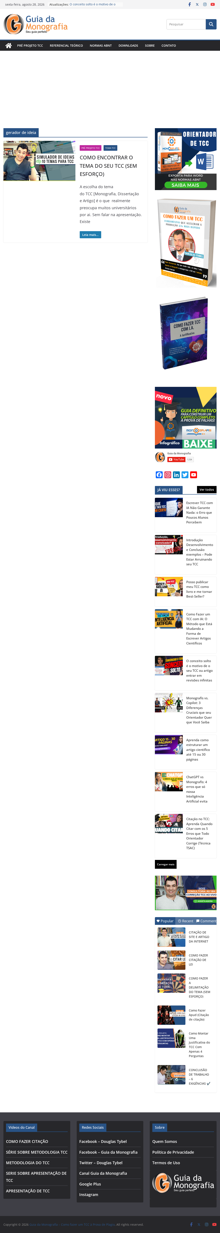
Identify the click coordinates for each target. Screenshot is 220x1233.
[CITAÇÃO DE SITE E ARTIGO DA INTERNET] (171, 937)
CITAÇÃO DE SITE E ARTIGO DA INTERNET (199, 936)
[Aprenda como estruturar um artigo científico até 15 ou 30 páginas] (169, 752)
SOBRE (150, 45)
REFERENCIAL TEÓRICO (66, 45)
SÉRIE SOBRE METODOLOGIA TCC (36, 1152)
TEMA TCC (110, 147)
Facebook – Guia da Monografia (108, 1152)
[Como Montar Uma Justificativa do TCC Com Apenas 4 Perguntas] (171, 1038)
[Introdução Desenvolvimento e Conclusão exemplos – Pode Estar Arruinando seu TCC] (169, 554)
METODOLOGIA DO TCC (27, 1162)
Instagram (88, 1194)
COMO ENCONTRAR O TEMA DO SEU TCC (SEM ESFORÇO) (108, 165)
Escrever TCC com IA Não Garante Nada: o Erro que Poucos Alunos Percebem (199, 512)
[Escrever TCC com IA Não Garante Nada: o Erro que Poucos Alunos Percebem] (169, 515)
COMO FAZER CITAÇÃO (27, 1141)
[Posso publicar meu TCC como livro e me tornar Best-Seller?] (169, 592)
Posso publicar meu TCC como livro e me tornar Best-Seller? (199, 589)
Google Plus (90, 1184)
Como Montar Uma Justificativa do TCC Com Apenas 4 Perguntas (199, 1044)
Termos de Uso (166, 1162)
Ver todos (207, 489)
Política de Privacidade (173, 1152)
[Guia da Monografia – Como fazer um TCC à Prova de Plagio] (8, 45)
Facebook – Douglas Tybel (103, 1141)
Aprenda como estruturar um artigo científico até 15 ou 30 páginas (198, 749)
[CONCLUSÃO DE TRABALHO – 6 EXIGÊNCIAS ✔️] (171, 1074)
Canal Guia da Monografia (103, 1173)
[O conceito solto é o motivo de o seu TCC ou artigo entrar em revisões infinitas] (169, 673)
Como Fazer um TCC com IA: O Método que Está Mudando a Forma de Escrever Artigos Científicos (199, 628)
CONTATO (169, 45)
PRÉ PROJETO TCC (30, 45)
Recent (187, 921)
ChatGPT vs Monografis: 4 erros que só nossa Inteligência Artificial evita (197, 789)
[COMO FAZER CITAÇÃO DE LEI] (171, 960)
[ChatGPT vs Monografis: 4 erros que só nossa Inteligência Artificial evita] (169, 791)
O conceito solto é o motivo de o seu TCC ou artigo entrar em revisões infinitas (199, 670)
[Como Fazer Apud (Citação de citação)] (171, 1015)
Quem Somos (164, 1141)
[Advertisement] (110, 83)
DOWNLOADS (128, 45)
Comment (208, 921)
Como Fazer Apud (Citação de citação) (199, 1014)
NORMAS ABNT (101, 45)
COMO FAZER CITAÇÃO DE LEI (198, 959)
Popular (167, 921)
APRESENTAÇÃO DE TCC (28, 1190)
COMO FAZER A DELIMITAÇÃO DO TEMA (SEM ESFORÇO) (199, 987)
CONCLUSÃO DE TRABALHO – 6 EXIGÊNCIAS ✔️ (199, 1076)
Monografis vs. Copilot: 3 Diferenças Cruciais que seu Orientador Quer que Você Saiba (199, 710)
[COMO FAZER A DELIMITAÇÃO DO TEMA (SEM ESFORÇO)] (171, 983)
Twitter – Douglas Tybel (100, 1162)
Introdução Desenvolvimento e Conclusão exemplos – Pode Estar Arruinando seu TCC (199, 552)
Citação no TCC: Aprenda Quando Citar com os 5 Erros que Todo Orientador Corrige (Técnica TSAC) (199, 833)
